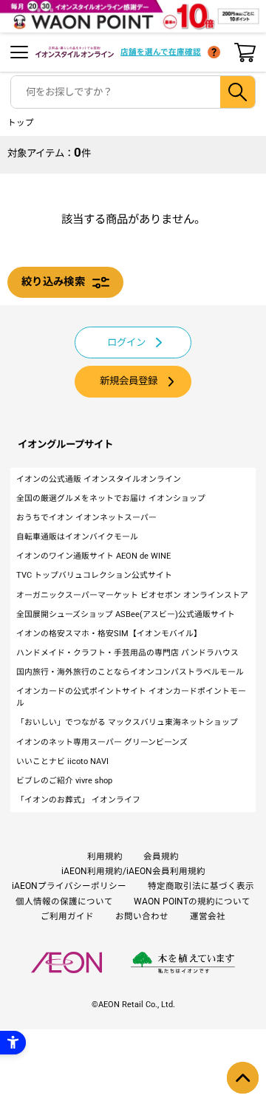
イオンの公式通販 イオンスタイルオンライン (98, 479)
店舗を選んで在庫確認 (160, 52)
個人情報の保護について (64, 901)
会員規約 (161, 856)
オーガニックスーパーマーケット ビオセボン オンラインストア (132, 595)
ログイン (126, 342)
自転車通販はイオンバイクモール (77, 537)
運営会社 (207, 916)
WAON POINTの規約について (192, 901)
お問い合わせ (141, 916)
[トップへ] (243, 1078)
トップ (20, 122)
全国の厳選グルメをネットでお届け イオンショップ (110, 498)
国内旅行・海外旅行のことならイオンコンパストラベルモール (130, 672)
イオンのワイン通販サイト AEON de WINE (93, 556)
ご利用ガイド (67, 916)
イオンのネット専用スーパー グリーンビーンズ (102, 742)
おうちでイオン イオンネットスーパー (86, 517)
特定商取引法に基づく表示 (201, 886)
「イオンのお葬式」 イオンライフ (78, 800)
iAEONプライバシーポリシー (69, 886)
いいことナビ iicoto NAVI (62, 761)
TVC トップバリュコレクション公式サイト (94, 575)
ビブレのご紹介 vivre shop (64, 780)
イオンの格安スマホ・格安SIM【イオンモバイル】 (109, 633)
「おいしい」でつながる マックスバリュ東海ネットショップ (127, 722)
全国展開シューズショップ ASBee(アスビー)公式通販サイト (125, 614)
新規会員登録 (128, 380)
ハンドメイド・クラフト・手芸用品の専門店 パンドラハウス (127, 653)
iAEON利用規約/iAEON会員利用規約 (133, 871)
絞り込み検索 (53, 282)
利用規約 (105, 856)
